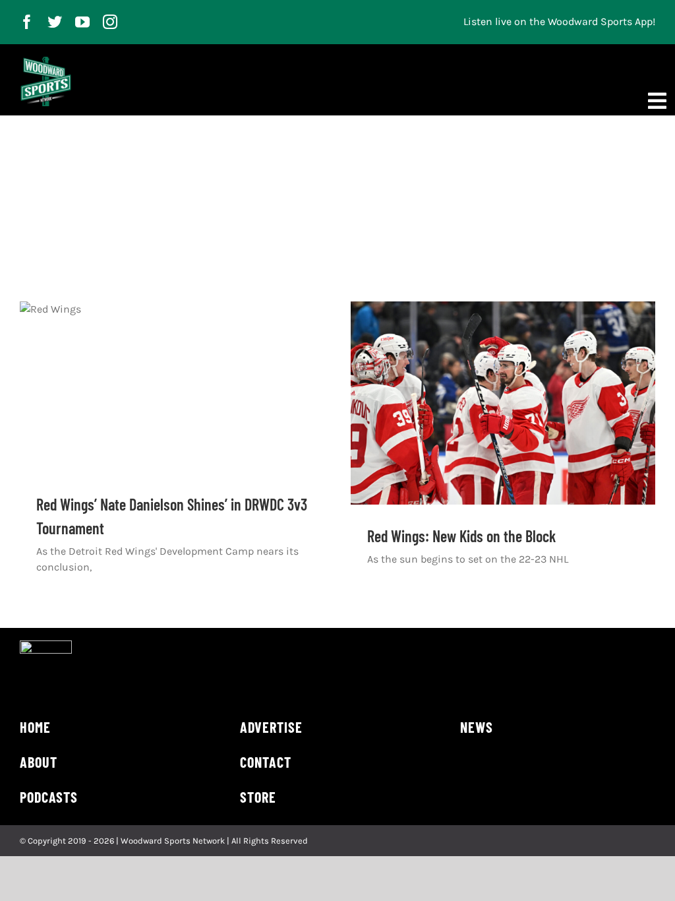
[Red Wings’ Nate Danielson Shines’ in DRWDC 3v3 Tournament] (172, 387)
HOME (35, 726)
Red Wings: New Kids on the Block (461, 535)
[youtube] (82, 22)
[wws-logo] (46, 61)
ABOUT (38, 761)
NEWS (476, 726)
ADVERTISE (271, 726)
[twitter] (54, 22)
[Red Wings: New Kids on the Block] (503, 403)
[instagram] (110, 22)
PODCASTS (49, 796)
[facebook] (27, 22)
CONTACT (265, 761)
